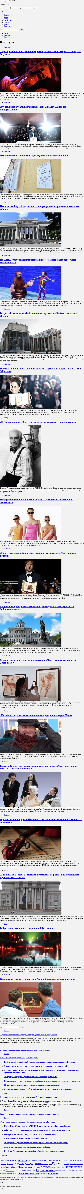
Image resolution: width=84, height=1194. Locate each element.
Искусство (44, 1164)
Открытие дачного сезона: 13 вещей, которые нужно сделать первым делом (38, 1089)
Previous (3, 1023)
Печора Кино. (5, 4)
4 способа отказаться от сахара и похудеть (19, 1058)
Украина (50, 1170)
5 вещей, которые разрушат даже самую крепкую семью (25, 1050)
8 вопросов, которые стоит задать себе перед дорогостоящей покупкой (35, 1066)
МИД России (70, 1164)
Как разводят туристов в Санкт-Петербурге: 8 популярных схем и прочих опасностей (42, 1081)
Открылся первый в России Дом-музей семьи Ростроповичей (34, 155)
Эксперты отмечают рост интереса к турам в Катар (27, 1147)
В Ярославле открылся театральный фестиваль (26, 928)
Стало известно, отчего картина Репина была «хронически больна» (38, 979)
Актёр (2, 1160)
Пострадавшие (60, 1167)
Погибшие (53, 1167)
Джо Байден (21, 1164)
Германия (10, 1164)
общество (23, 1173)
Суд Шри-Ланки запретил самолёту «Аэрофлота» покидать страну (34, 1151)
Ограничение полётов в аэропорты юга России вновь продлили (28, 1097)
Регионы (2, 1170)
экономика (53, 1173)
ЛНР (65, 1164)
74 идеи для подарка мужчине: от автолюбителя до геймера (30, 1077)
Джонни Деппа (29, 1164)
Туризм (6, 24)
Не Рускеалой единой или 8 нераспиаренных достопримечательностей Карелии (39, 1062)
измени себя (3, 1173)
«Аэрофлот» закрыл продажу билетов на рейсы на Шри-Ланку (28, 1122)
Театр (6, 19)
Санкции (22, 1171)
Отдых (45, 1166)
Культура (7, 15)
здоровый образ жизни (76, 1170)
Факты (6, 22)
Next (12, 1023)
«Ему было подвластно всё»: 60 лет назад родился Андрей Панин (36, 715)
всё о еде (68, 1170)
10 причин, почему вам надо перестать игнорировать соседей (31, 1085)
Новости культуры (26, 1167)
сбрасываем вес (43, 1173)
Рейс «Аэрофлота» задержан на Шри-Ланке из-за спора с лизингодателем (37, 1130)
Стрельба (28, 1170)
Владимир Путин (50, 1160)
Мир (5, 13)
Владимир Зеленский (37, 1160)
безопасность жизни (60, 1170)
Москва (80, 1164)
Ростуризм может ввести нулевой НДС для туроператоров (30, 1134)
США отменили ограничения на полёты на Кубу (26, 1138)
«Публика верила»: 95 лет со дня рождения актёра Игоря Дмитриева (38, 422)
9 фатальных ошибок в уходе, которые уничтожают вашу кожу (28, 1035)
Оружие (38, 1167)
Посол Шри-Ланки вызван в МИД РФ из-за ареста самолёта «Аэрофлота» (37, 1126)
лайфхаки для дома (12, 1173)
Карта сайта (8, 26)
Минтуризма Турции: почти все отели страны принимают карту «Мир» (36, 1143)
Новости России (11, 1167)
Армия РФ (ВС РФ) (11, 1160)
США (16, 1170)
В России (22, 1160)
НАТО (2, 1167)
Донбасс (37, 1164)
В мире (60, 1160)
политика (34, 1173)
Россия (10, 1170)
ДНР (16, 1163)
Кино (6, 17)
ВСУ (30, 1160)
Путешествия (73, 1166)
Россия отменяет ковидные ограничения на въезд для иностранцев (29, 1114)
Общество (7, 20)
